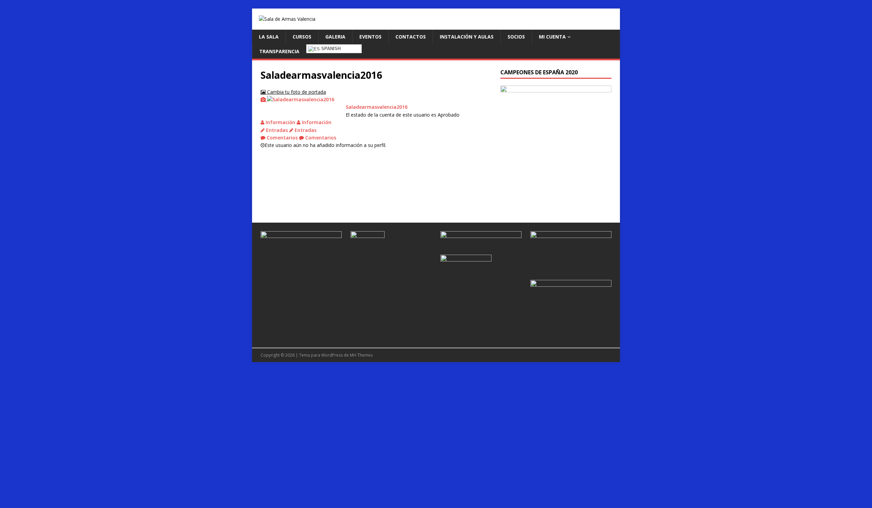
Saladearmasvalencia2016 (376, 107)
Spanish (330, 48)
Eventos (370, 36)
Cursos (302, 36)
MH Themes (361, 355)
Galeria (335, 36)
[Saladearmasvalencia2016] (297, 99)
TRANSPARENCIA (279, 51)
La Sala (269, 36)
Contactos (410, 36)
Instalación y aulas (467, 36)
